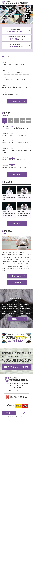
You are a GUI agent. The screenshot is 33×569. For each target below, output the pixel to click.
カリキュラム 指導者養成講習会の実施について (14, 87)
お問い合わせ (8, 413)
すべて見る (16, 101)
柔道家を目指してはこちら (16, 30)
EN (26, 2)
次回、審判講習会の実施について (10, 94)
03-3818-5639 (18, 360)
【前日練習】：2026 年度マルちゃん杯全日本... (14, 79)
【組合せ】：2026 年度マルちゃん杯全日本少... (14, 65)
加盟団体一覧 (16, 282)
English (24, 413)
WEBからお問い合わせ (18, 366)
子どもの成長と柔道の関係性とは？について (16, 38)
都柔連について (16, 319)
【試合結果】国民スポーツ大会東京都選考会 (13, 159)
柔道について (16, 276)
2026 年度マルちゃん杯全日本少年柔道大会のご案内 (15, 128)
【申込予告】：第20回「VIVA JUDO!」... (12, 72)
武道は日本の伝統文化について (16, 45)
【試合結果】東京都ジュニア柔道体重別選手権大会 (15, 135)
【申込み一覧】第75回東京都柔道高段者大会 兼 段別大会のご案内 (16, 151)
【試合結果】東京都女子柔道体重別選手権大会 (14, 167)
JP (22, 2)
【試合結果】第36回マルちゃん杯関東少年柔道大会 (15, 143)
